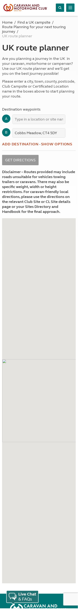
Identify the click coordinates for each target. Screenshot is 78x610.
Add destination (20, 144)
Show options (57, 144)
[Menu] (70, 8)
